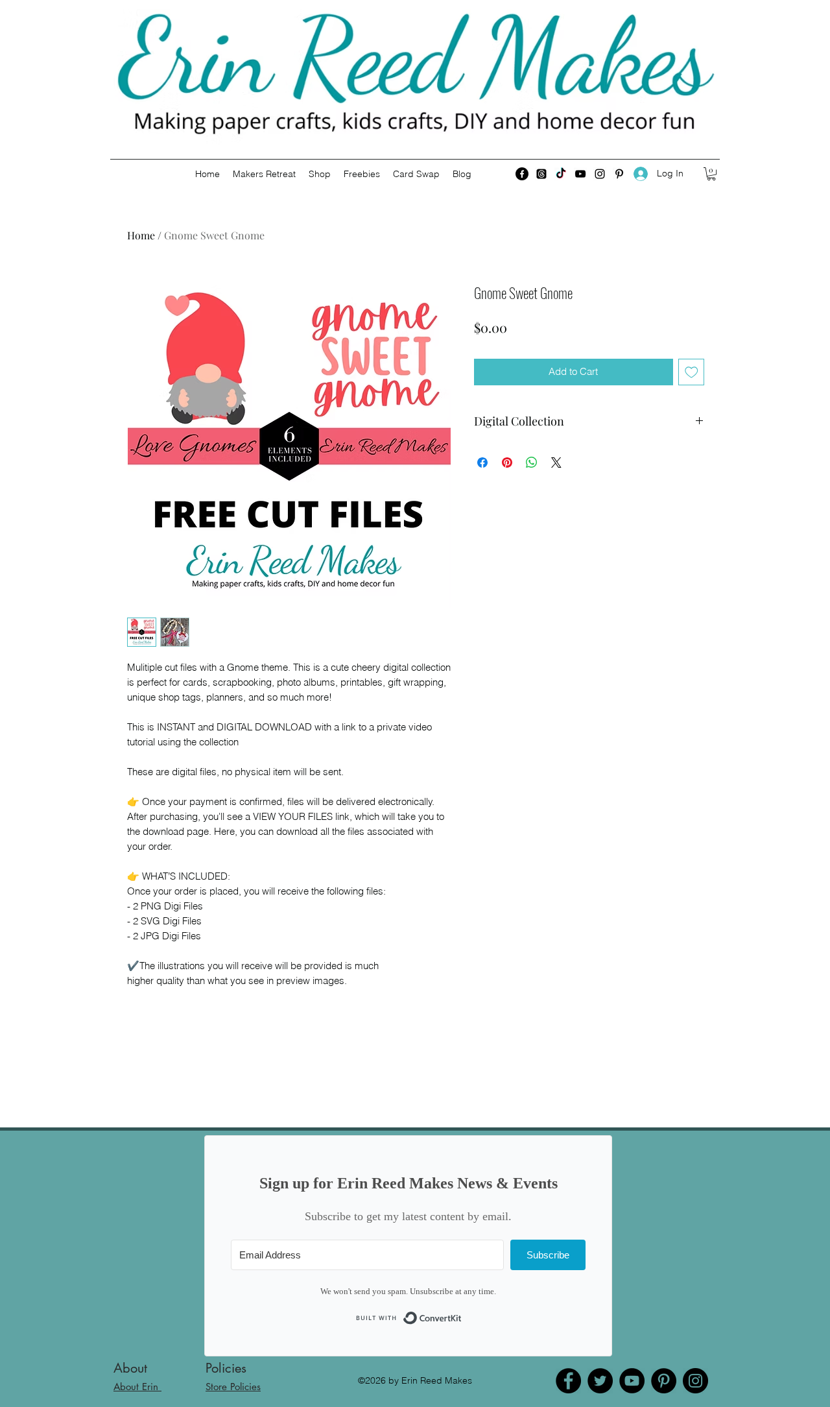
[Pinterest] (663, 1380)
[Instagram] (695, 1380)
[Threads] (541, 173)
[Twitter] (600, 1380)
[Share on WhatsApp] (532, 462)
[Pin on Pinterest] (507, 462)
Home (141, 235)
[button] (711, 173)
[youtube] (580, 173)
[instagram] (599, 173)
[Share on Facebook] (482, 462)
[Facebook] (522, 173)
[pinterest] (619, 173)
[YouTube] (632, 1380)
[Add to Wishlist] (691, 372)
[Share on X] (556, 462)
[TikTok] (560, 173)
